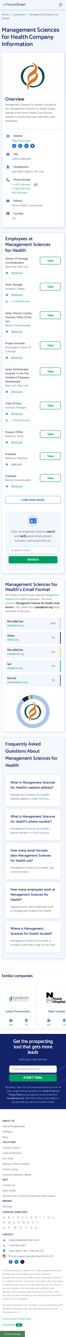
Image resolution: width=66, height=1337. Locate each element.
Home (5, 14)
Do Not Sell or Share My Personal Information (29, 1196)
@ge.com (16, 464)
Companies (19, 14)
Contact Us (9, 1185)
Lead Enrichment (12, 1153)
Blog (5, 1137)
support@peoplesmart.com (24, 1240)
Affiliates (8, 1132)
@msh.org (17, 273)
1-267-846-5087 (17, 1245)
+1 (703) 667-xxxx (20, 302)
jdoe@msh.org (15, 626)
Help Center (9, 1190)
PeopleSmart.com (15, 1098)
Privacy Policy (15, 1095)
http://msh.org (20, 141)
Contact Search (11, 1147)
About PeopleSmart (14, 1126)
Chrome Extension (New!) (17, 1175)
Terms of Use (48, 1091)
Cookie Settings (12, 1334)
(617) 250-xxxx (19, 193)
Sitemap (7, 1206)
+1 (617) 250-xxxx (21, 185)
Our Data (8, 1158)
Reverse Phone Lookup (16, 1164)
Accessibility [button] (9, 1325)
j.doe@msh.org (15, 654)
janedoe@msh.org (17, 682)
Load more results (33, 499)
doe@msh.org (15, 668)
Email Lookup (10, 1169)
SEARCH (33, 559)
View (50, 260)
